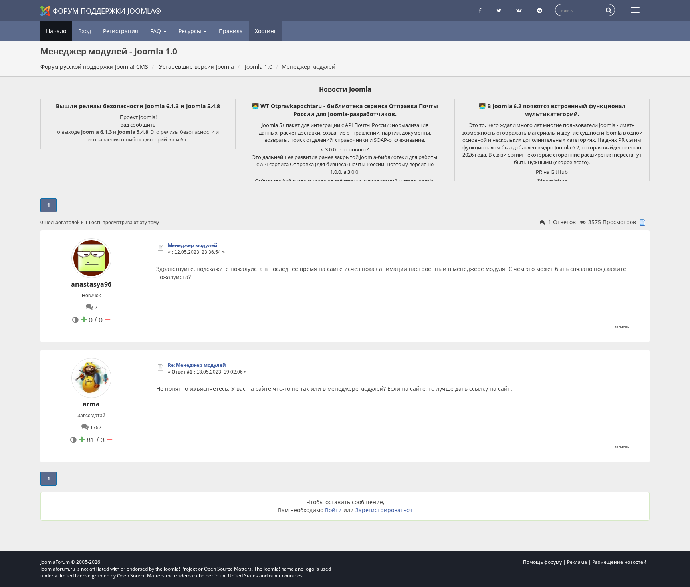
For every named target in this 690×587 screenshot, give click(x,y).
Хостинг (265, 31)
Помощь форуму (542, 562)
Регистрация (120, 31)
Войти (333, 510)
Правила (231, 31)
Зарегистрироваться (383, 510)
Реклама (577, 562)
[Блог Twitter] (499, 10)
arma (91, 404)
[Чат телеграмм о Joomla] (539, 10)
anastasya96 (91, 284)
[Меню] (635, 10)
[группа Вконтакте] (519, 10)
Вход (84, 31)
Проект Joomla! (138, 117)
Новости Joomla (345, 89)
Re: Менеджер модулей (197, 365)
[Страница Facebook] (480, 10)
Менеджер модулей (193, 245)
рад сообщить (138, 124)
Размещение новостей (619, 562)
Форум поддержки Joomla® (106, 11)
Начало (56, 31)
